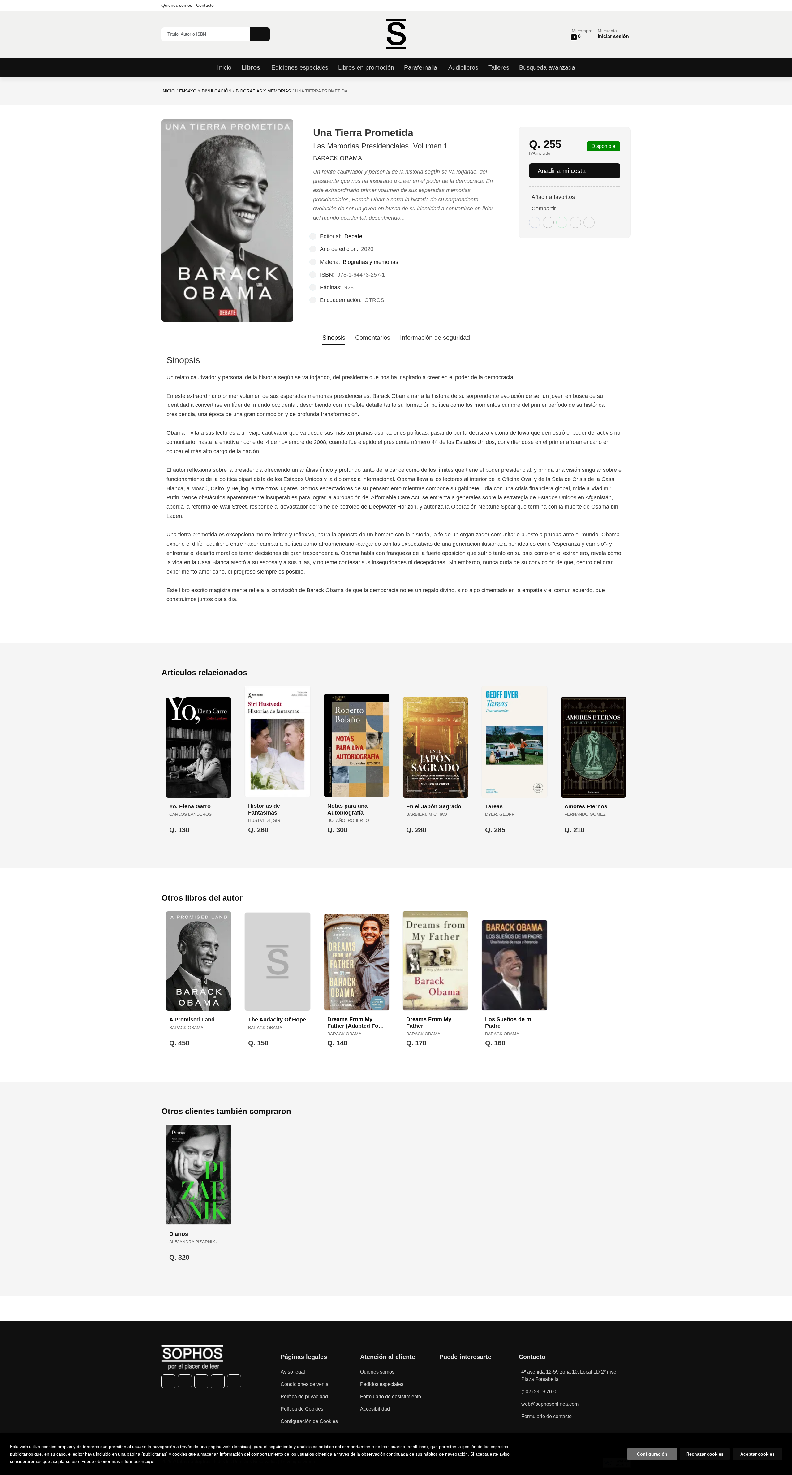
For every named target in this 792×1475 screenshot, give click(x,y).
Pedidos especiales (381, 1384)
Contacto (205, 5)
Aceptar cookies (757, 1453)
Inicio (168, 90)
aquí (150, 1461)
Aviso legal (293, 1371)
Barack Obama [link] (337, 158)
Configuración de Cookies (309, 1421)
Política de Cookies (302, 1409)
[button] (582, 34)
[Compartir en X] (548, 222)
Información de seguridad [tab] (435, 337)
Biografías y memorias (263, 90)
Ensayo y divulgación (205, 90)
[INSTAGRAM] (201, 1381)
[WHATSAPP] (218, 1381)
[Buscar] (260, 34)
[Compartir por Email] (575, 222)
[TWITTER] (185, 1381)
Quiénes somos (176, 5)
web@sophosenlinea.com (550, 1404)
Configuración (652, 1453)
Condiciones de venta (305, 1384)
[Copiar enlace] (589, 222)
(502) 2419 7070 (539, 1391)
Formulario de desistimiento (390, 1396)
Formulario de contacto (546, 1416)
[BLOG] (234, 1381)
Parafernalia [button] (420, 67)
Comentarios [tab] (372, 337)
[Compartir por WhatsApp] (561, 222)
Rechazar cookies (705, 1453)
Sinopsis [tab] (333, 337)
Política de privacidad (304, 1396)
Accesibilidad (375, 1409)
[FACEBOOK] (168, 1381)
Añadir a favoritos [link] (553, 197)
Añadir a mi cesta (562, 170)
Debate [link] (353, 236)
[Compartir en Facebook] (534, 222)
